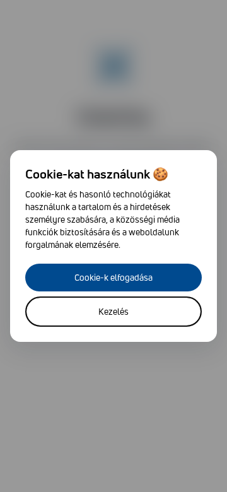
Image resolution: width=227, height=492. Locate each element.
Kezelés (113, 311)
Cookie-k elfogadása (113, 277)
